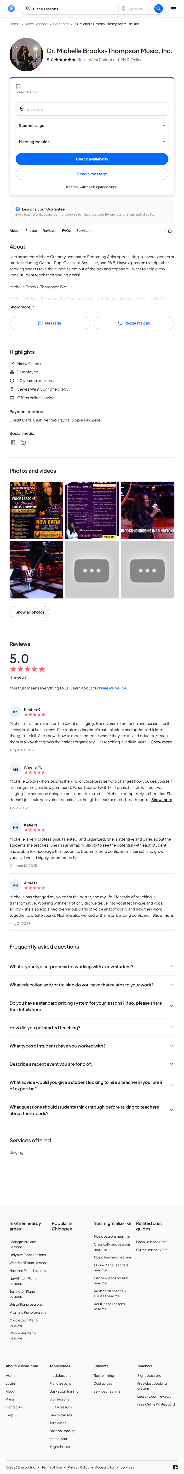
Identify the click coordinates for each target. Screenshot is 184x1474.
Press (10, 1399)
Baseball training (62, 1430)
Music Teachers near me (112, 1257)
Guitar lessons (61, 1407)
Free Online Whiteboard (156, 1404)
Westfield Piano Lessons (28, 1262)
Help (9, 1415)
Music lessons (60, 1375)
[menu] (11, 8)
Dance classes (61, 1415)
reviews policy (112, 687)
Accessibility (105, 1467)
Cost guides (102, 1383)
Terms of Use (52, 1467)
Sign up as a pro (149, 1375)
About (15, 230)
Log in (10, 1383)
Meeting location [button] (34, 141)
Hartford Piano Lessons (28, 1270)
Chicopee (61, 24)
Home (14, 24)
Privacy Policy (78, 1467)
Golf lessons (59, 1399)
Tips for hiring (103, 1375)
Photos (31, 230)
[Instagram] (23, 442)
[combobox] (71, 8)
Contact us (14, 1407)
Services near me (107, 1391)
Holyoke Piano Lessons (28, 1254)
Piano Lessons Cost (151, 1242)
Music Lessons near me (112, 1236)
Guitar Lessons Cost (151, 1249)
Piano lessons (60, 1383)
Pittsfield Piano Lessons (28, 1312)
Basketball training (64, 1391)
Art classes (58, 1423)
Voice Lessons (36, 24)
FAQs (66, 230)
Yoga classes (60, 1446)
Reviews (49, 230)
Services (83, 230)
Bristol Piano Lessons (26, 1304)
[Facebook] (13, 442)
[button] (92, 966)
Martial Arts (58, 1438)
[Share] (169, 230)
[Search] (158, 8)
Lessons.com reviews (154, 1396)
